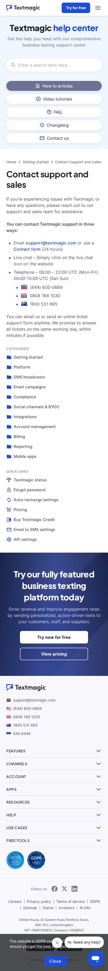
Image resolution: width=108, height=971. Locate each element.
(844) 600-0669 (27, 708)
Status (47, 907)
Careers (15, 901)
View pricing (54, 654)
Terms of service (70, 901)
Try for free (76, 7)
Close (55, 961)
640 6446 (22, 733)
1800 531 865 (25, 725)
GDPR (95, 901)
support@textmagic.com (51, 242)
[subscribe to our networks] (54, 889)
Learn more (54, 951)
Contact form (27, 249)
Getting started (36, 162)
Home (11, 162)
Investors (66, 907)
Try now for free (54, 637)
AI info (85, 907)
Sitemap (30, 907)
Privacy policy (39, 901)
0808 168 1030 (26, 717)
